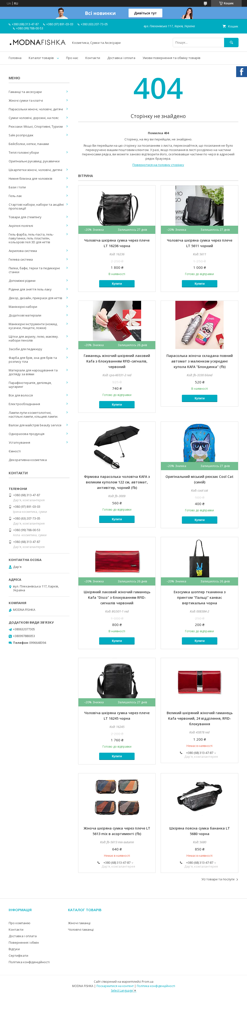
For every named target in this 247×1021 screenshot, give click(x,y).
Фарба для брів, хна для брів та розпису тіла (33, 360)
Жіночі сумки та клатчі (26, 100)
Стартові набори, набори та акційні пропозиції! (36, 206)
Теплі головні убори (24, 152)
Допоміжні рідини (22, 280)
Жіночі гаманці (79, 923)
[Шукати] (231, 42)
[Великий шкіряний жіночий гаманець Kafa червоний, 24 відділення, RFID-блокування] (199, 682)
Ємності (15, 451)
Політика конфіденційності (29, 962)
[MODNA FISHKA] (38, 45)
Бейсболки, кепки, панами (29, 144)
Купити (117, 283)
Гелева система (21, 259)
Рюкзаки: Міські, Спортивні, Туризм (36, 126)
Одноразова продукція (26, 434)
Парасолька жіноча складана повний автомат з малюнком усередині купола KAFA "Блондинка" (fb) (199, 361)
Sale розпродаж (21, 135)
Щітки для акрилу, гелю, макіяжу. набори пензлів (34, 338)
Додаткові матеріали (25, 315)
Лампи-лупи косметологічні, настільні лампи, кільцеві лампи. (33, 414)
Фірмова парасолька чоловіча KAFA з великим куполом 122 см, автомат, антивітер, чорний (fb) (117, 482)
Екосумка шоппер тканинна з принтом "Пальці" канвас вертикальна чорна (200, 597)
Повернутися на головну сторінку (158, 165)
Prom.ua (147, 982)
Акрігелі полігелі (21, 226)
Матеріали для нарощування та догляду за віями (33, 372)
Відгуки (14, 949)
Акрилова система (23, 251)
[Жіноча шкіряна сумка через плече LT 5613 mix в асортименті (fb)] (116, 797)
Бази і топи (17, 187)
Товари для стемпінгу (25, 217)
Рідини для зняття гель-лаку (30, 289)
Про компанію (19, 923)
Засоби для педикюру (25, 349)
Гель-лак (15, 196)
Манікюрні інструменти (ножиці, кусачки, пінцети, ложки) (33, 326)
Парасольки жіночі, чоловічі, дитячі (36, 109)
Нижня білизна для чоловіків (30, 178)
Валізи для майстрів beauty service (35, 425)
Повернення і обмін (24, 942)
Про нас (72, 58)
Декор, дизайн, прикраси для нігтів (35, 298)
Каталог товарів (41, 58)
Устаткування (19, 442)
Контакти (92, 58)
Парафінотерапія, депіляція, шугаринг (30, 385)
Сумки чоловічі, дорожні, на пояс (34, 118)
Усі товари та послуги (217, 879)
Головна (15, 58)
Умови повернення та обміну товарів (171, 58)
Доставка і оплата (121, 58)
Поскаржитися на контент (115, 986)
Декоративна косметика (28, 460)
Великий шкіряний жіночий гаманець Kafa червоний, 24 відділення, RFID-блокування (200, 718)
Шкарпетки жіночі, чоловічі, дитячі (35, 170)
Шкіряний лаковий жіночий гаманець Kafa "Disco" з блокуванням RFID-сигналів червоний (117, 597)
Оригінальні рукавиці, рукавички (34, 161)
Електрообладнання (24, 404)
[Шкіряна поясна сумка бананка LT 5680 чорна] (199, 797)
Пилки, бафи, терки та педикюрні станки (34, 270)
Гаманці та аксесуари (25, 92)
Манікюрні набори (23, 306)
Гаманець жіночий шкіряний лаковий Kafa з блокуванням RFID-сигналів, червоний (117, 361)
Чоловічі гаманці (81, 929)
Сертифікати (18, 955)
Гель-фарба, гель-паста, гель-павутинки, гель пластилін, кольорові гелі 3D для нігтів (31, 238)
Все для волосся (21, 395)
